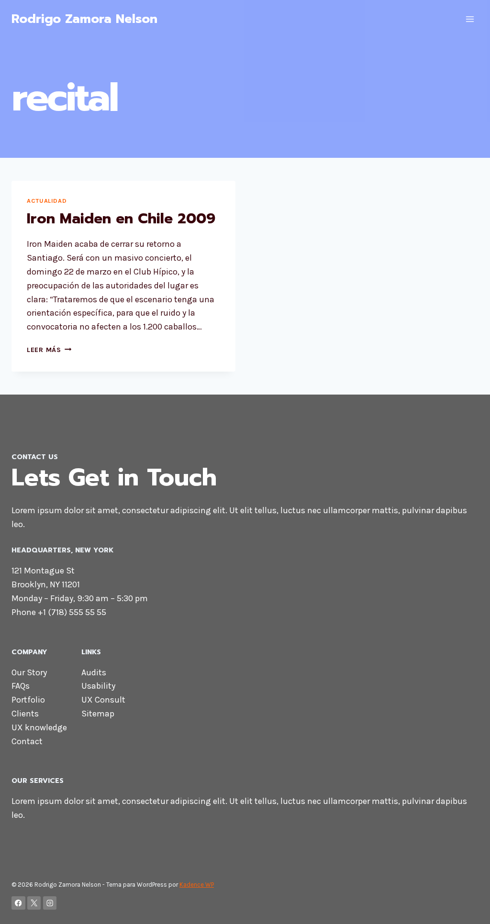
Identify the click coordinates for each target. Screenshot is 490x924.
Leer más (49, 350)
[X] (34, 903)
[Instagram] (50, 903)
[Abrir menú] (470, 18)
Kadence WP (196, 884)
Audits (93, 672)
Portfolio (28, 699)
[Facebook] (18, 903)
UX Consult (103, 699)
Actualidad (47, 200)
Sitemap (97, 713)
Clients (25, 713)
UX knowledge (39, 727)
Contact (27, 741)
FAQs (20, 686)
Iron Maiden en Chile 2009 (121, 219)
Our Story (29, 672)
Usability (98, 686)
